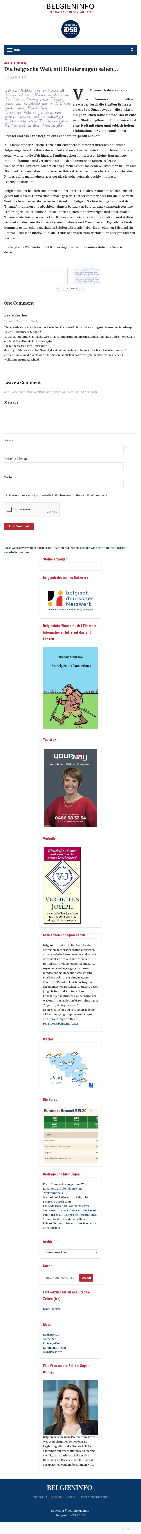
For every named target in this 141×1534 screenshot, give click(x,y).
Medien (21, 63)
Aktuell (10, 63)
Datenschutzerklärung (93, 1497)
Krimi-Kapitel (51, 1309)
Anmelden (49, 1339)
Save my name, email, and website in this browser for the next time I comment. (58, 495)
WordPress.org (52, 1352)
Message (11, 402)
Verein (71, 1497)
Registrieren (51, 1334)
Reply (34, 321)
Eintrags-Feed (52, 1343)
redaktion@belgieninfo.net (60, 1023)
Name (9, 440)
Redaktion (57, 1497)
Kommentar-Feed (54, 1347)
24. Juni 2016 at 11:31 (16, 321)
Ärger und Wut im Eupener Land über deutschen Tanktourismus (66, 1189)
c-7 (133, 1528)
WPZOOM (78, 1515)
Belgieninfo (69, 1487)
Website (10, 477)
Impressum (39, 1497)
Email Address (15, 459)
